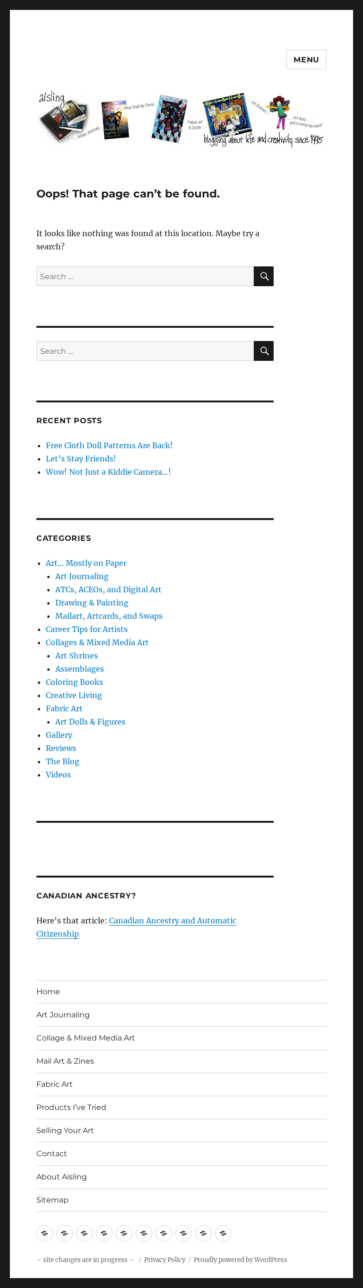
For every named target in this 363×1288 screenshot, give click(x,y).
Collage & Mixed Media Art (85, 1037)
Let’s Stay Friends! (81, 458)
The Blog (62, 761)
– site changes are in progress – (86, 1260)
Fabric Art (64, 708)
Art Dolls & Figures (90, 721)
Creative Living (74, 695)
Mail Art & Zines (65, 1061)
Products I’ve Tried (71, 1107)
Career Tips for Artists (87, 629)
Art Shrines (76, 655)
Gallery (59, 735)
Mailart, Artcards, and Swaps (109, 616)
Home (48, 991)
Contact (51, 1153)
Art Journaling (82, 576)
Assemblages (79, 669)
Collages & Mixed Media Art (97, 642)
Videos (58, 774)
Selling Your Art (65, 1130)
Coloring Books (74, 682)
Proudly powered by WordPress (240, 1260)
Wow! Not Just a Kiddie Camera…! (108, 472)
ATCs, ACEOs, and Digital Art (108, 589)
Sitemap (52, 1199)
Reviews (61, 748)
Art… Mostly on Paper (86, 563)
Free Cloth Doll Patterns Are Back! (109, 445)
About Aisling (61, 1176)
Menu (307, 59)
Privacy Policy (164, 1260)
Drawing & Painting (92, 602)
